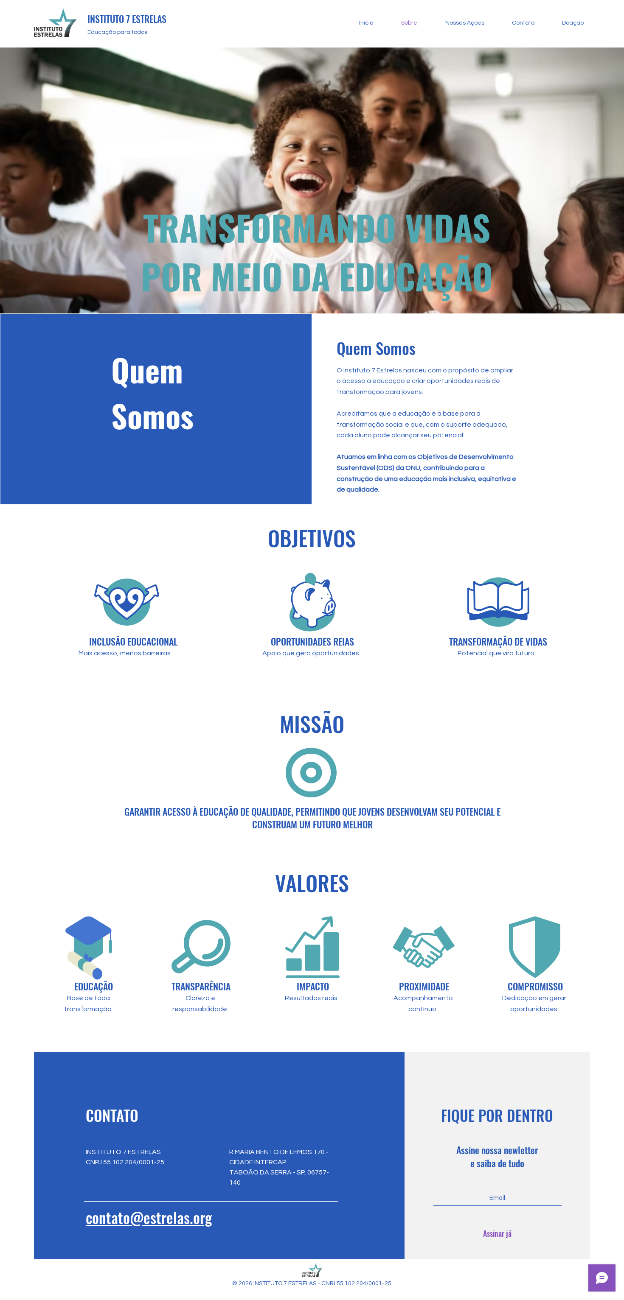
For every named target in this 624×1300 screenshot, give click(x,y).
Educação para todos (117, 32)
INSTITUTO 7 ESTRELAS (126, 18)
